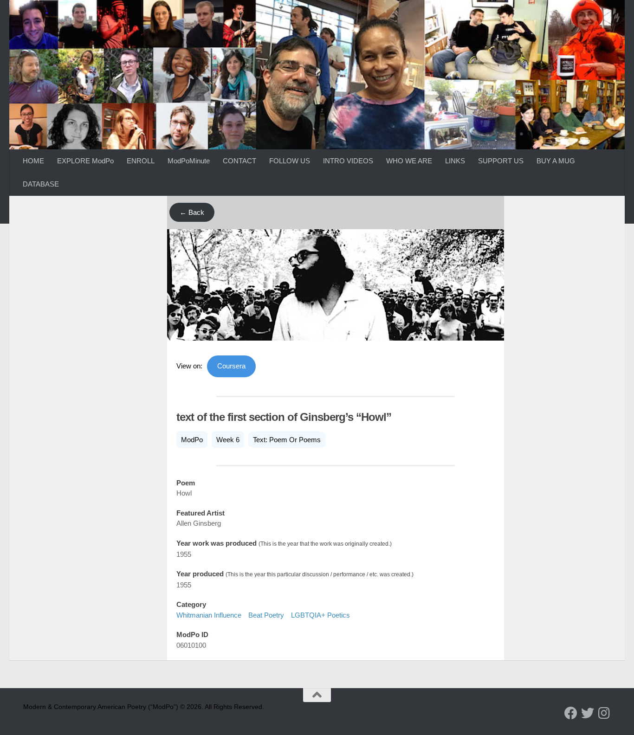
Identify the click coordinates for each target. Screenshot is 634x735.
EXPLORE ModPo (85, 161)
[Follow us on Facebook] (570, 713)
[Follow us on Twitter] (587, 713)
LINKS (455, 161)
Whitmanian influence (208, 615)
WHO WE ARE (409, 161)
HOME (33, 161)
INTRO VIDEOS (348, 161)
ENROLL (141, 161)
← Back (192, 212)
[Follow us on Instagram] (604, 713)
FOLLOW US (289, 161)
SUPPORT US (501, 161)
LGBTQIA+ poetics (320, 615)
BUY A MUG (556, 161)
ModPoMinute (189, 161)
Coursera (231, 366)
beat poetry (266, 615)
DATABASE (41, 184)
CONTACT (239, 161)
